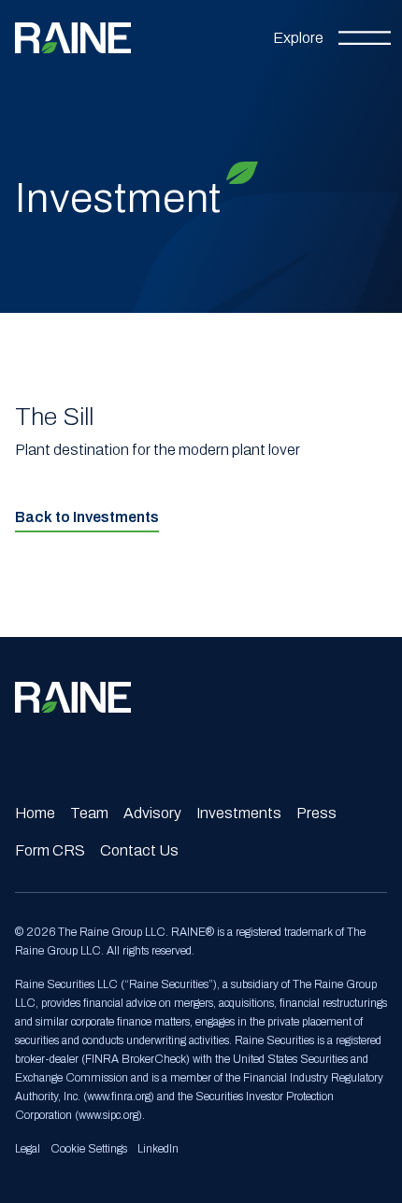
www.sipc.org (108, 1115)
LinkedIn (158, 1148)
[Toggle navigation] (332, 38)
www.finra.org (119, 1096)
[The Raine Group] (73, 37)
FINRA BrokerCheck (135, 1059)
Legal (27, 1148)
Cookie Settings (88, 1148)
